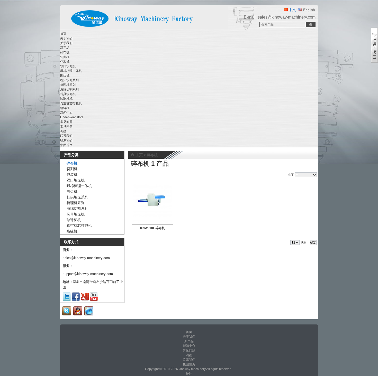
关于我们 (66, 43)
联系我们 (66, 140)
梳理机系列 (68, 85)
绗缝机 (64, 108)
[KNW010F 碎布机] (152, 203)
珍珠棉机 (66, 99)
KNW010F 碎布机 (152, 228)
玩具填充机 (68, 94)
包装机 (64, 61)
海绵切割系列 (69, 89)
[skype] (66, 314)
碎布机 (64, 52)
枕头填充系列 (69, 80)
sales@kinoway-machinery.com (287, 17)
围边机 (64, 75)
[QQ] (77, 314)
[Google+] (85, 300)
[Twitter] (67, 300)
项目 (304, 242)
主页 (139, 155)
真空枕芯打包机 (71, 103)
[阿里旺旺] (88, 314)
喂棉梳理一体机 (71, 71)
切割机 (64, 57)
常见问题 (66, 126)
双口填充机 (68, 66)
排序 (290, 175)
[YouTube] (94, 300)
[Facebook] (76, 300)
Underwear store (72, 117)
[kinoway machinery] (144, 27)
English (308, 10)
